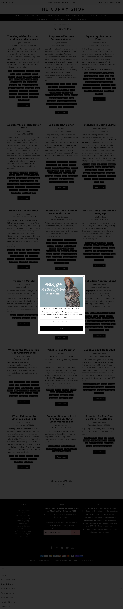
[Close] (83, 276)
